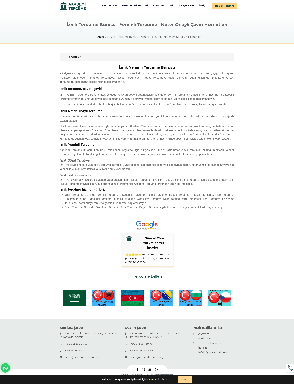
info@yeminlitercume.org (146, 357)
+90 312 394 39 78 (140, 343)
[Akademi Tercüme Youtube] (150, 369)
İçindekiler (74, 56)
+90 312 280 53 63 (75, 343)
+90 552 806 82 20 (75, 350)
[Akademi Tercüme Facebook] (137, 369)
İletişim (203, 5)
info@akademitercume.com (82, 357)
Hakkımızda (204, 338)
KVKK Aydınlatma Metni (212, 352)
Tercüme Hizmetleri (135, 5)
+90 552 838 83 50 (140, 350)
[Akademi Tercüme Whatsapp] (156, 369)
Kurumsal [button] (108, 5)
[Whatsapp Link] (5, 368)
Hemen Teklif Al (224, 5)
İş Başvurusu (186, 5)
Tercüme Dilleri (163, 5)
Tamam (185, 379)
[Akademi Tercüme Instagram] (143, 369)
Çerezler (152, 379)
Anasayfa (102, 36)
